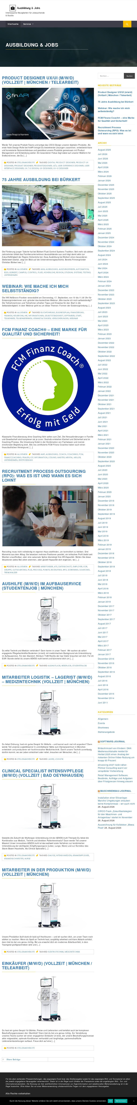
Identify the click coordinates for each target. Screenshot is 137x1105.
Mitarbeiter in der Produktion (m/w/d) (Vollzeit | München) (46, 872)
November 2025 (106, 189)
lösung (52, 457)
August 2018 (104, 570)
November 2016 (106, 663)
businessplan (62, 312)
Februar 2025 (105, 228)
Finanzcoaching (12, 457)
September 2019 (106, 513)
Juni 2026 (103, 158)
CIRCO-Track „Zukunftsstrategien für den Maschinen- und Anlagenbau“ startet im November (115, 814)
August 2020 (104, 465)
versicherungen (60, 318)
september (69, 315)
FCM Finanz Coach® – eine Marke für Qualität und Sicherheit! (44, 332)
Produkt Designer (23, 165)
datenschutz (65, 566)
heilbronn (18, 315)
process (37, 569)
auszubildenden (67, 269)
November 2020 (106, 452)
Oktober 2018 (105, 562)
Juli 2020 (102, 469)
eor (85, 566)
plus (30, 569)
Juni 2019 (103, 527)
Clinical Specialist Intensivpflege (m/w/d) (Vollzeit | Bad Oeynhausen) (43, 773)
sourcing (84, 569)
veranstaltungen (42, 318)
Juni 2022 (103, 369)
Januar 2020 (104, 496)
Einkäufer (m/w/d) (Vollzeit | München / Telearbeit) (47, 965)
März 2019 (103, 540)
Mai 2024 (102, 268)
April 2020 (103, 483)
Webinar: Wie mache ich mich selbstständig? (35, 288)
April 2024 (103, 272)
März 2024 (103, 276)
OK (110, 1101)
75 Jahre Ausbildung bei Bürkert (41, 179)
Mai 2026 (102, 162)
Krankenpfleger (81, 855)
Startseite (13, 24)
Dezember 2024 (106, 237)
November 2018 (106, 557)
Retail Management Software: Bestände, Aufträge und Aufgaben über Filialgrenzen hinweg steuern (115, 778)
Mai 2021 (102, 426)
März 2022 (103, 382)
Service (27, 24)
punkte (46, 569)
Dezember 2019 (106, 500)
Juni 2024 (103, 263)
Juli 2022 (102, 364)
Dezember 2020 (106, 448)
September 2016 (106, 671)
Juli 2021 (102, 417)
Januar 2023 (104, 338)
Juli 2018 (102, 575)
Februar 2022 (105, 386)
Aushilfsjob (54, 665)
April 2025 (103, 219)
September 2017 (106, 619)
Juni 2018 (103, 579)
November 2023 (106, 294)
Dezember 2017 (106, 606)
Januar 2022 (104, 391)
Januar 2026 (104, 180)
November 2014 (106, 698)
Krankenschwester (14, 858)
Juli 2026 (102, 154)
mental (69, 457)
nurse (28, 858)
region (60, 272)
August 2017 (104, 623)
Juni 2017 (103, 632)
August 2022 (104, 360)
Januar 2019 (104, 549)
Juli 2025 (102, 206)
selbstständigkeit (54, 315)
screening (73, 569)
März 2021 (103, 434)
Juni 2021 (103, 421)
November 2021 (106, 399)
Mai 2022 (102, 373)
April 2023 (103, 325)
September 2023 (106, 303)
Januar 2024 (104, 285)
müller (77, 457)
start (78, 315)
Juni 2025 (103, 211)
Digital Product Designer (61, 162)
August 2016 (104, 676)
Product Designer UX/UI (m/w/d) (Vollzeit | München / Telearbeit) (40, 80)
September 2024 (106, 250)
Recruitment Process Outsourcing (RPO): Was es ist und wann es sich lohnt (44, 475)
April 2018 (103, 588)
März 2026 (103, 171)
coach (62, 454)
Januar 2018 (104, 601)
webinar (74, 318)
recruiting (56, 569)
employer (78, 566)
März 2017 (103, 645)
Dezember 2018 (106, 553)
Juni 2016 (103, 685)
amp (43, 454)
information (40, 457)
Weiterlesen (121, 1101)
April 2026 (103, 167)
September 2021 (106, 408)
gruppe (8, 569)
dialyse (51, 855)
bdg (6, 272)
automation (82, 269)
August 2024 (104, 255)
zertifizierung (25, 460)
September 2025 (106, 197)
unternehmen (11, 275)
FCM (81, 454)
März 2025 (103, 224)
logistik (59, 759)
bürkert (13, 272)
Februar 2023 (105, 333)
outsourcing (20, 569)
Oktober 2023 (105, 298)
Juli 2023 (102, 312)
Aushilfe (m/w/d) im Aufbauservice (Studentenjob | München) (41, 586)
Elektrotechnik (56, 951)
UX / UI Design (32, 168)
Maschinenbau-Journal (115, 790)
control (32, 272)
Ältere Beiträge (13, 1059)
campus (22, 272)
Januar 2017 (104, 654)
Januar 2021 (104, 443)
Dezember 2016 (106, 658)
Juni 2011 (103, 702)
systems (78, 272)
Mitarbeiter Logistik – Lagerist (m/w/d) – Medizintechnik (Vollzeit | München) (47, 679)
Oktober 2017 (105, 614)
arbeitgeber (47, 566)
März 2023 (103, 329)
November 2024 (106, 241)
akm (43, 269)
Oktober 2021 (105, 404)
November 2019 (106, 505)
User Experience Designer (71, 165)
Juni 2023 (103, 316)
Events (101, 723)
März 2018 (103, 592)
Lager (51, 759)
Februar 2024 (105, 281)
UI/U (55, 165)
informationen (36, 315)
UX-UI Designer (60, 168)
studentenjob (79, 665)
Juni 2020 (103, 474)
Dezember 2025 (106, 184)
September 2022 (106, 356)
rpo (65, 569)
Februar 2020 (105, 492)
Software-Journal (112, 741)
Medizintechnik (72, 951)
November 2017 (106, 610)
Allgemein (22, 269)
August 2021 (104, 412)
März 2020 (103, 487)
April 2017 (103, 641)
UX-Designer (46, 168)
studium (68, 272)
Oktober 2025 (105, 193)
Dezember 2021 (106, 395)
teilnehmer (9, 318)
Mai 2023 (102, 320)
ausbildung (52, 269)
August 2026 (104, 149)
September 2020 (106, 461)
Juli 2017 (102, 628)
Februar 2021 (105, 439)
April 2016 (103, 689)
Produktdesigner (43, 165)
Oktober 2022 (105, 351)
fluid (40, 272)
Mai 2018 (102, 584)
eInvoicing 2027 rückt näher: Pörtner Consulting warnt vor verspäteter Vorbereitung (112, 767)
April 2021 (103, 430)
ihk (26, 315)
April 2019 (103, 535)
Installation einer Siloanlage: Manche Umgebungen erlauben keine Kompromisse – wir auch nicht (116, 800)
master (61, 457)
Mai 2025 (102, 215)
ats (56, 566)
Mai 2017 (102, 636)
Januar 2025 (104, 233)
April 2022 (103, 377)
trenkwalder (10, 572)
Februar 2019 (105, 544)
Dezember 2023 (106, 290)
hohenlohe (49, 272)
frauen (26, 457)
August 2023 (104, 307)
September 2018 (106, 566)
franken (8, 315)
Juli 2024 (102, 259)
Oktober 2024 (105, 246)
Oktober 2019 (105, 509)
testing (87, 272)
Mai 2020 (102, 478)
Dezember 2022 (106, 342)
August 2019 (104, 518)
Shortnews (103, 727)
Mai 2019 (102, 531)
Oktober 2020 (105, 456)
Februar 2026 (105, 176)
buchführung (48, 312)
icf (31, 457)
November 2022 (106, 347)
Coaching (72, 454)
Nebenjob (66, 665)
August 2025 (104, 202)
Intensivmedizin (64, 855)
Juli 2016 (102, 680)
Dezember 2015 (106, 693)
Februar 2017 (105, 649)
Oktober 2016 (105, 667)
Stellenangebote (26, 162)
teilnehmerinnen (24, 318)
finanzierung (77, 312)
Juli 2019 (102, 522)
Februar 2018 (105, 597)
